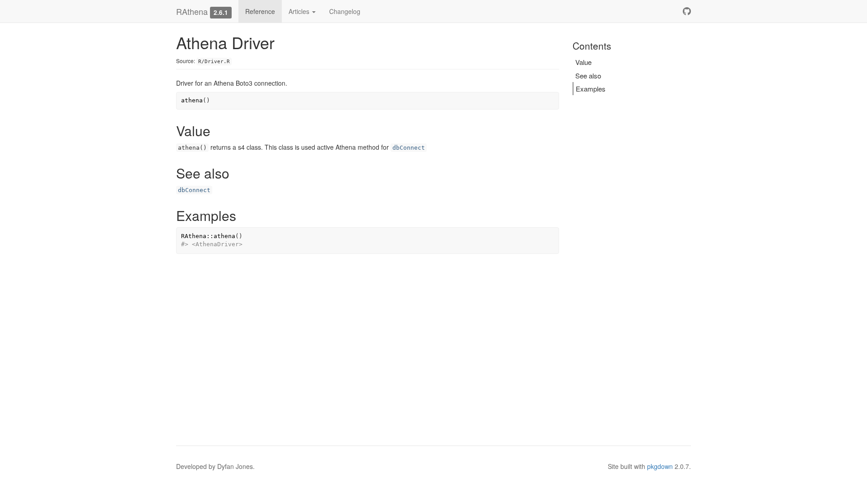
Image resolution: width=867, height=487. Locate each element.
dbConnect (408, 147)
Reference (260, 11)
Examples (591, 88)
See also (588, 75)
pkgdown (660, 466)
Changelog (344, 11)
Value (583, 62)
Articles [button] (300, 11)
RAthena (192, 11)
